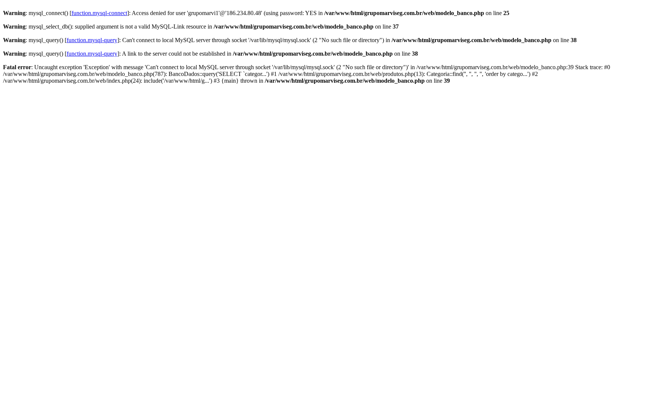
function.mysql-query (92, 40)
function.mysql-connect (99, 13)
